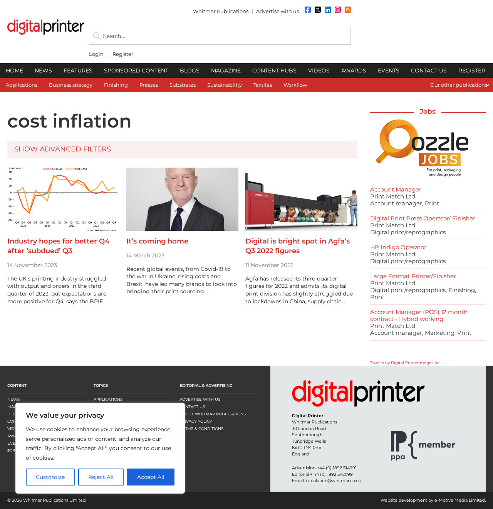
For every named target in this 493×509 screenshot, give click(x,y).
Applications (108, 399)
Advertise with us (277, 11)
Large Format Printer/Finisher (413, 276)
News (13, 399)
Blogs (14, 414)
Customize (50, 477)
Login (96, 54)
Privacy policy (195, 421)
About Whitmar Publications (212, 414)
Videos (14, 428)
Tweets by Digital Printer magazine (404, 362)
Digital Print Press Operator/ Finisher (422, 218)
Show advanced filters (62, 149)
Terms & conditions (201, 428)
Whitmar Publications (220, 11)
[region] (100, 448)
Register (122, 54)
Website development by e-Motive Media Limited (433, 500)
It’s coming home (157, 241)
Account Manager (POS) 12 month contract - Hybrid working (419, 315)
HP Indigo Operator (398, 247)
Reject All (101, 477)
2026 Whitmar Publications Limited (49, 500)
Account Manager (395, 189)
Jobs (428, 111)
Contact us (192, 406)
